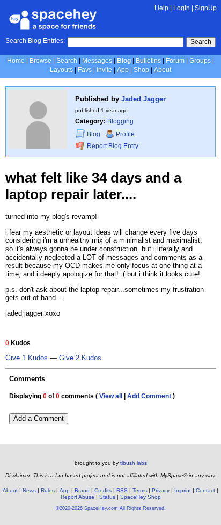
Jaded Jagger (143, 99)
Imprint (182, 490)
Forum (175, 60)
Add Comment (149, 396)
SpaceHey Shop (140, 497)
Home (16, 60)
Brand (82, 490)
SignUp (206, 8)
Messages (97, 60)
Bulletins (148, 60)
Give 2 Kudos (80, 358)
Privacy (161, 490)
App (123, 70)
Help (161, 8)
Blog (124, 60)
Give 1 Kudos (26, 358)
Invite (104, 70)
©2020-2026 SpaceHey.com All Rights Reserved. (111, 508)
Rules (48, 490)
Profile (125, 134)
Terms (139, 490)
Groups (200, 60)
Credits (103, 490)
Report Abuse (77, 497)
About (162, 70)
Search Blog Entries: (35, 41)
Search (200, 42)
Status (107, 497)
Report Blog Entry (111, 146)
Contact (205, 490)
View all (110, 396)
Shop (141, 70)
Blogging (120, 121)
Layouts (61, 70)
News (29, 490)
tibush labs (133, 463)
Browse (40, 60)
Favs (85, 70)
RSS (122, 490)
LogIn (181, 8)
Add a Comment (38, 418)
